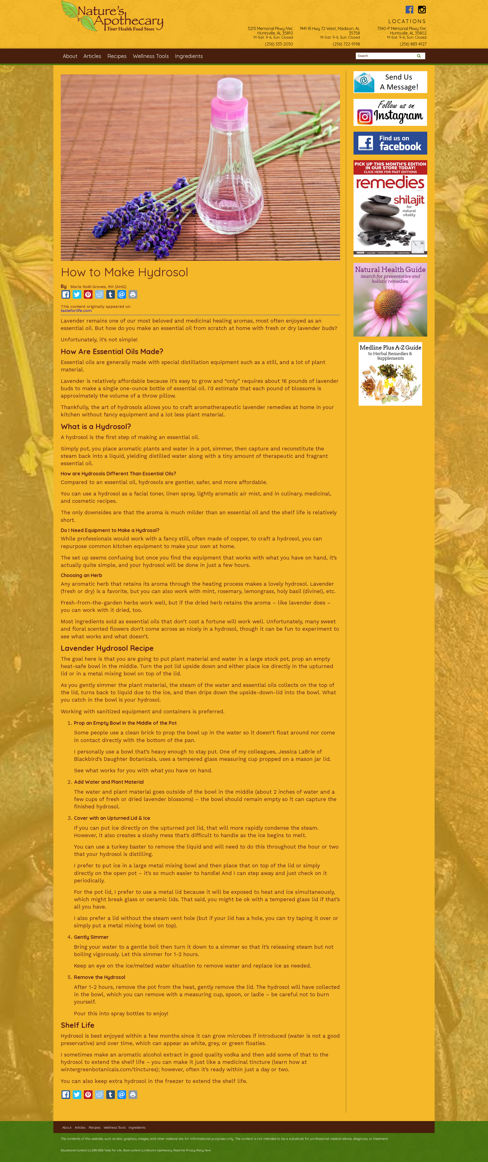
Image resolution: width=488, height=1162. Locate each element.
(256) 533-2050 (279, 44)
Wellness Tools (151, 56)
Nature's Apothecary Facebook (409, 9)
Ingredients (189, 56)
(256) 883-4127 (413, 44)
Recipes (117, 56)
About (70, 56)
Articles (92, 56)
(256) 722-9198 (346, 44)
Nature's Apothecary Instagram (422, 9)
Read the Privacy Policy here (192, 1150)
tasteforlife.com (76, 310)
